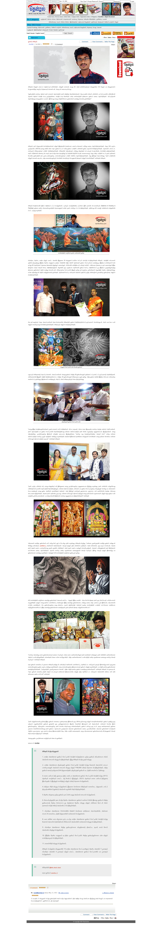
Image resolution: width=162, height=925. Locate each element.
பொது (94, 27)
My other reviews (63, 893)
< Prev (105, 37)
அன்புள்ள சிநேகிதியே (89, 19)
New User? (83, 1)
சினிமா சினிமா (65, 22)
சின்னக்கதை (52, 22)
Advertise (45, 1)
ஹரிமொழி (94, 22)
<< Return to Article (108, 893)
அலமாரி (99, 27)
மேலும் (116, 22)
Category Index (75, 16)
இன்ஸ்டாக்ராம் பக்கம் (55, 867)
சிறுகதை (80, 19)
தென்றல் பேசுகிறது (32, 27)
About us (54, 1)
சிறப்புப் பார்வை (52, 19)
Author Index (67, 16)
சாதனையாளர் (67, 19)
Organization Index (85, 16)
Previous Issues (59, 16)
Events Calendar (53, 30)
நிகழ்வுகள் (101, 22)
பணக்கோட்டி (43, 545)
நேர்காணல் (60, 19)
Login (132, 1)
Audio (37, 1)
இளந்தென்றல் (73, 22)
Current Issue (50, 16)
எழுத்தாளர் (44, 19)
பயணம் (105, 19)
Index (109, 37)
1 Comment (59, 44)
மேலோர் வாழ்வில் (109, 22)
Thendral (30, 1)
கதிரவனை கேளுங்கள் (84, 22)
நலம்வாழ (74, 19)
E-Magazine (94, 16)
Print (97, 918)
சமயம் (58, 22)
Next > (114, 37)
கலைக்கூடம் (54, 873)
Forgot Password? (93, 1)
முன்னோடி (99, 19)
